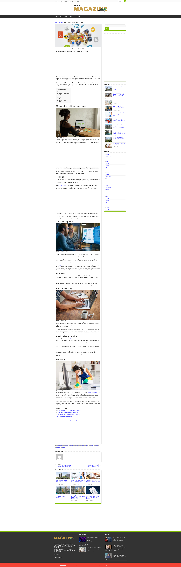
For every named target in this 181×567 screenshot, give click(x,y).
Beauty (107, 154)
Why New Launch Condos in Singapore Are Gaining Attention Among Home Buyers (119, 132)
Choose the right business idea (64, 93)
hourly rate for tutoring (62, 185)
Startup (91, 445)
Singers (107, 198)
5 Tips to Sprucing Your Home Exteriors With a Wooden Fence (64, 465)
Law (107, 180)
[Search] (125, 1)
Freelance (82, 445)
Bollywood (108, 156)
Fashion (107, 165)
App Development (61, 96)
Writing (63, 447)
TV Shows (108, 209)
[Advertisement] (78, 65)
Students (96, 445)
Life (107, 183)
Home (57, 22)
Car (107, 161)
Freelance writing (61, 98)
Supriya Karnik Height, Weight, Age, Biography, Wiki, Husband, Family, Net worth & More (119, 556)
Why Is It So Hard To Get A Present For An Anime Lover (92, 465)
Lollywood (108, 187)
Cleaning (59, 101)
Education (79, 54)
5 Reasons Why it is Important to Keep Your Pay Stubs (93, 482)
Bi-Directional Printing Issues (61, 1)
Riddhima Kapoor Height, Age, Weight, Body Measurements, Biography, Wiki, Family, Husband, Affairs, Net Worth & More (115, 548)
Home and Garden (110, 178)
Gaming (108, 170)
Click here (85, 171)
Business (61, 22)
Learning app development (61, 265)
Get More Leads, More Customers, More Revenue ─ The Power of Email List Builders (92, 496)
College (76, 445)
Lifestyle (108, 185)
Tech (107, 202)
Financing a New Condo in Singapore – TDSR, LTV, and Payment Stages (118, 108)
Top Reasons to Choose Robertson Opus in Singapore (62, 496)
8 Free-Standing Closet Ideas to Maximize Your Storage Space (94, 549)
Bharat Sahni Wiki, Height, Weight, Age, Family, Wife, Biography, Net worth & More (119, 539)
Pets (107, 194)
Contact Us (77, 1)
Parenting (108, 191)
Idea (87, 445)
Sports (107, 200)
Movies (107, 189)
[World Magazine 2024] (90, 8)
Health (107, 174)
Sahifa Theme (63, 565)
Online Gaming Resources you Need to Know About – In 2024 (93, 539)
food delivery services (74, 338)
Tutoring (59, 94)
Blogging (59, 97)
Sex (107, 196)
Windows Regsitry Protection (86, 544)
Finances (108, 167)
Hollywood (108, 176)
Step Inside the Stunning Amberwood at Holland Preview (62, 482)
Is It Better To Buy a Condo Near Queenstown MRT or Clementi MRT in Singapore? (118, 126)
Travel (107, 207)
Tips (82, 54)
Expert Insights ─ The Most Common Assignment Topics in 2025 (78, 482)
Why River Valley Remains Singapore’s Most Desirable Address (118, 138)
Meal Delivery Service (62, 100)
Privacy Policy (70, 1)
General (108, 172)
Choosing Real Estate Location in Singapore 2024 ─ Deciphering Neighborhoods (78, 496)
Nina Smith (59, 54)
